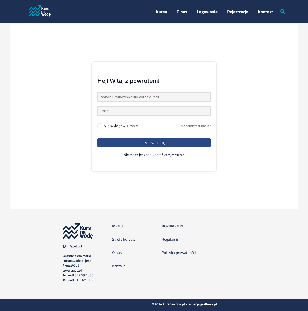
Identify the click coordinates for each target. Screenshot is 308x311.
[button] (283, 11)
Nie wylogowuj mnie (121, 126)
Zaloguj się (154, 142)
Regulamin (170, 239)
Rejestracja (237, 11)
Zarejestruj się (174, 154)
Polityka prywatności (179, 252)
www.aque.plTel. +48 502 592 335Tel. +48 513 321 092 (78, 267)
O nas (182, 11)
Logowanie (207, 11)
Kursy (161, 11)
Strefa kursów (123, 239)
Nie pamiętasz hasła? (195, 125)
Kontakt (265, 11)
